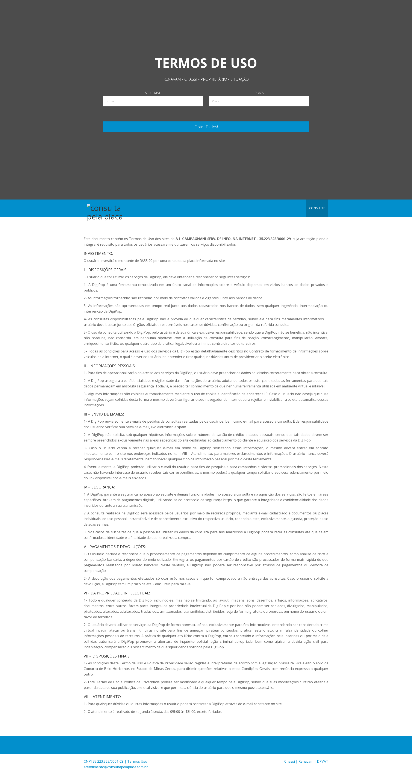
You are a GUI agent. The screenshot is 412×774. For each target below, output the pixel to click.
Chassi (289, 761)
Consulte (317, 208)
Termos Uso (137, 761)
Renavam (305, 761)
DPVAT (322, 761)
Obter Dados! (206, 126)
